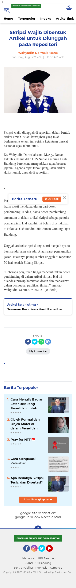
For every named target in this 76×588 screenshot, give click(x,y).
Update (53, 199)
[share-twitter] (35, 342)
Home (8, 18)
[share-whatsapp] (41, 342)
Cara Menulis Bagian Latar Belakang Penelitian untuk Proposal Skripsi (27, 403)
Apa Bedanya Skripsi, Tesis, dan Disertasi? (27, 480)
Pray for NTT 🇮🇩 (23, 439)
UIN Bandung (47, 558)
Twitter (43, 553)
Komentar (40, 351)
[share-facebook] (28, 342)
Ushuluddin (28, 558)
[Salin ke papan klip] (48, 342)
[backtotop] (38, 529)
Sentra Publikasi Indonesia (30, 567)
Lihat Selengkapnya (37, 499)
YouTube (52, 553)
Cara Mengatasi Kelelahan (23, 461)
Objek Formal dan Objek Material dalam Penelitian (25, 423)
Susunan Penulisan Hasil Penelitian (35, 309)
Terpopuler (26, 18)
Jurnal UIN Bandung (38, 563)
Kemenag (56, 567)
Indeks (45, 18)
